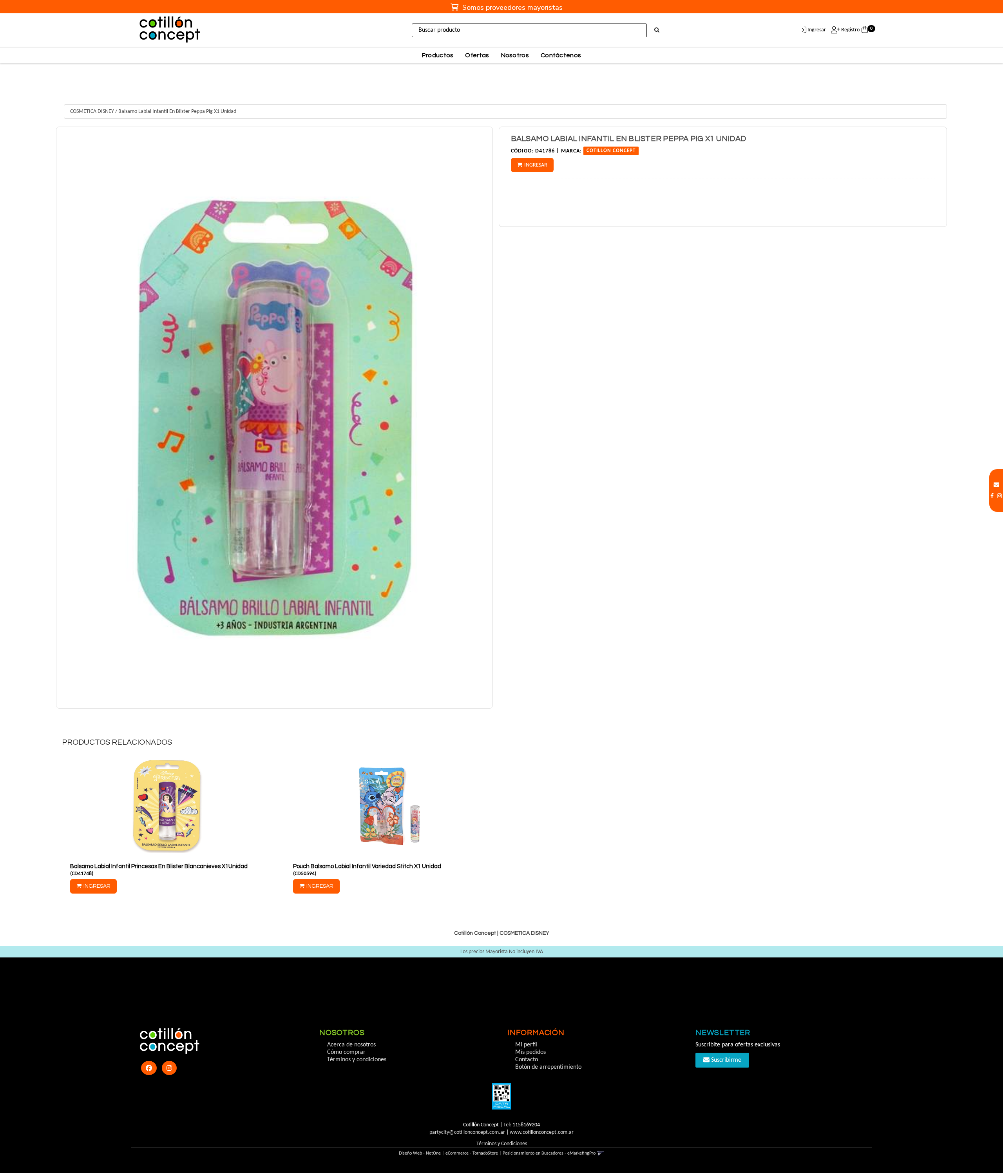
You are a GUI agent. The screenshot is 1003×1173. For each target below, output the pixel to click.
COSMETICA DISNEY (92, 111)
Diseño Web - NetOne (420, 1153)
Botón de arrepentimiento (548, 1067)
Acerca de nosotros (351, 1045)
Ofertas (477, 55)
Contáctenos (561, 55)
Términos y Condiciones (501, 1144)
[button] (996, 485)
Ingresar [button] (816, 30)
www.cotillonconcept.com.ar (542, 1132)
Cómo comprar (346, 1052)
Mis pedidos (530, 1052)
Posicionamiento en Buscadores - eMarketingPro (549, 1153)
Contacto (526, 1060)
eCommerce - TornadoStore (471, 1153)
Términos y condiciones (356, 1060)
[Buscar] (656, 31)
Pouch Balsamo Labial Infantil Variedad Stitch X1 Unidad (367, 866)
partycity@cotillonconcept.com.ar (467, 1132)
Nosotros (515, 55)
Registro (850, 30)
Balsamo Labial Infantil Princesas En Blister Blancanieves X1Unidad (159, 866)
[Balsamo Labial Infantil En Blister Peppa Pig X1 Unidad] (274, 417)
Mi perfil (526, 1045)
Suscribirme (725, 1060)
